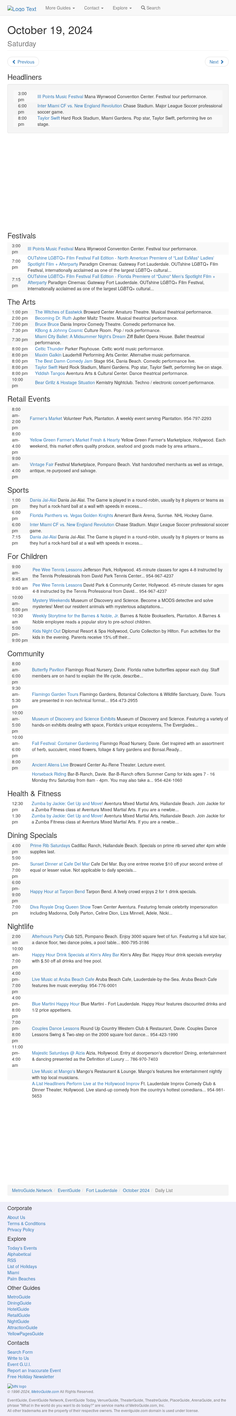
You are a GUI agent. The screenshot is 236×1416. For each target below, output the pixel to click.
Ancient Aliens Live (50, 765)
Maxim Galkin (48, 355)
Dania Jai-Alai (43, 500)
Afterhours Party (48, 936)
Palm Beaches (21, 1278)
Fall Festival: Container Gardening (65, 743)
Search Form (20, 1352)
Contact (92, 8)
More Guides (58, 8)
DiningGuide (19, 1303)
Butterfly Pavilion (48, 669)
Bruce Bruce (47, 324)
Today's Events (22, 1248)
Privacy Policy (20, 1229)
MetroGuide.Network (32, 1190)
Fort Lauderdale (101, 1190)
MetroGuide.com (45, 1391)
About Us (16, 1217)
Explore (121, 8)
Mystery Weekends (51, 600)
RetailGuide (18, 1315)
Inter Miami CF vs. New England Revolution (79, 105)
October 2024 (136, 1190)
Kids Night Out (47, 631)
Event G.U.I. (19, 1364)
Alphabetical (19, 1254)
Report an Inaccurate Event (34, 1370)
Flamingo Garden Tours (55, 694)
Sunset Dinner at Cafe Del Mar (60, 864)
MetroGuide (18, 1297)
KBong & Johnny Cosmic (59, 330)
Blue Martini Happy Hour (56, 1004)
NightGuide (18, 1321)
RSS (11, 1260)
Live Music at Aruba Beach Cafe (63, 979)
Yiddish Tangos (50, 373)
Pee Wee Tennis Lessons (57, 569)
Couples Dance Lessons (55, 1028)
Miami (13, 1272)
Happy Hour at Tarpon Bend (57, 891)
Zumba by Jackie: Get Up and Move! (67, 803)
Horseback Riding (49, 774)
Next (215, 62)
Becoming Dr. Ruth (53, 318)
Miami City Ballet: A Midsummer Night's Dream (80, 336)
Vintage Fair (41, 464)
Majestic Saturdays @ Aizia (58, 1053)
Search (152, 8)
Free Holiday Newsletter (30, 1376)
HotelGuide (18, 1309)
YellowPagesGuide (25, 1333)
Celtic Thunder (49, 348)
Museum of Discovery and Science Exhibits (74, 719)
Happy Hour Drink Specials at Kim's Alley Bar (75, 954)
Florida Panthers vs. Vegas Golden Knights (71, 515)
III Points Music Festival (60, 96)
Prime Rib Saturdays (50, 845)
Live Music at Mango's (53, 1071)
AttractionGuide (22, 1327)
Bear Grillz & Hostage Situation (65, 382)
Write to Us (18, 1358)
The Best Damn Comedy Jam (63, 361)
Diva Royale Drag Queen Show (60, 907)
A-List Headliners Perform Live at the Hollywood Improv (86, 1083)
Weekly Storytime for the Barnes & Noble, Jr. (76, 615)
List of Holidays (22, 1266)
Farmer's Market (46, 418)
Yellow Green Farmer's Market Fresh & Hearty (75, 440)
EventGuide (69, 1190)
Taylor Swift (48, 118)
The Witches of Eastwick (58, 312)
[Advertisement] (118, 182)
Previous (25, 62)
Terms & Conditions (26, 1223)
